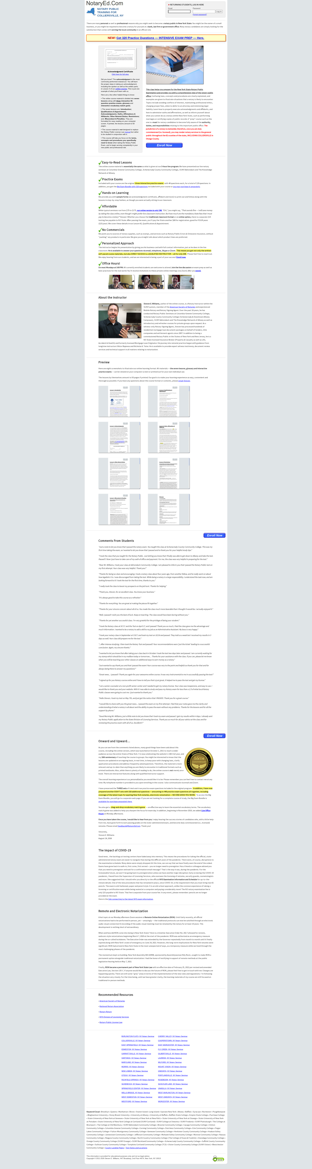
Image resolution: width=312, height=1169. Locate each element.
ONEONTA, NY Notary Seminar (170, 1071)
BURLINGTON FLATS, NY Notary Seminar (138, 1036)
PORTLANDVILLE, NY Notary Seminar (173, 1075)
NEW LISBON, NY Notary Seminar (135, 1071)
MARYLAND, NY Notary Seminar (134, 1062)
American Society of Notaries (182, 307)
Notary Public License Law (111, 1022)
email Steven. (184, 380)
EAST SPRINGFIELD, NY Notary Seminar (138, 1045)
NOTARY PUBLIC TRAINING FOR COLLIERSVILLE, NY (110, 12)
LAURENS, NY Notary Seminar (170, 1058)
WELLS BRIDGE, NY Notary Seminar (136, 1093)
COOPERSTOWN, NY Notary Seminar (173, 1041)
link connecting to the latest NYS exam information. (130, 899)
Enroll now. (181, 257)
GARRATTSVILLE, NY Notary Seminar (136, 1054)
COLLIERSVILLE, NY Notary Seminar (136, 1041)
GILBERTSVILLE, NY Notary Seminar (172, 1054)
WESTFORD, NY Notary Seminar (134, 1101)
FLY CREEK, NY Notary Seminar (170, 1049)
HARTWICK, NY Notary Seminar (134, 1058)
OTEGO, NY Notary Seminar (133, 1075)
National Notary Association (112, 1006)
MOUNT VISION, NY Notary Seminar (172, 1067)
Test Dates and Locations (136, 1147)
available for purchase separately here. (115, 801)
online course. (121, 89)
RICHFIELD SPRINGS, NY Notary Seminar (138, 1080)
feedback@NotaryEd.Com (129, 826)
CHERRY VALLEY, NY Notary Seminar (172, 1036)
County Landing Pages (114, 1147)
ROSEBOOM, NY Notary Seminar (171, 1080)
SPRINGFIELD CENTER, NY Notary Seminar (139, 1088)
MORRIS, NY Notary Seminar (133, 1067)
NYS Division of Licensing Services (114, 1017)
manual (128, 132)
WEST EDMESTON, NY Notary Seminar (137, 1097)
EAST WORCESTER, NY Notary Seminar (174, 1045)
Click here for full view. (120, 74)
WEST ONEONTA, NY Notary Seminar (173, 1097)
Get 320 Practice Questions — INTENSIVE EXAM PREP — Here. (160, 38)
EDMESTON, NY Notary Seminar (134, 1049)
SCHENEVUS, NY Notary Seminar (135, 1084)
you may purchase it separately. (186, 186)
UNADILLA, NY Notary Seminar (170, 1088)
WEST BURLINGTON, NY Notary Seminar (174, 1093)
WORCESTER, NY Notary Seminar (171, 1101)
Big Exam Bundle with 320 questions (132, 186)
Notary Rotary (106, 1011)
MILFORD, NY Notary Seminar (170, 1062)
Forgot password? (200, 14)
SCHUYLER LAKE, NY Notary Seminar (173, 1084)
